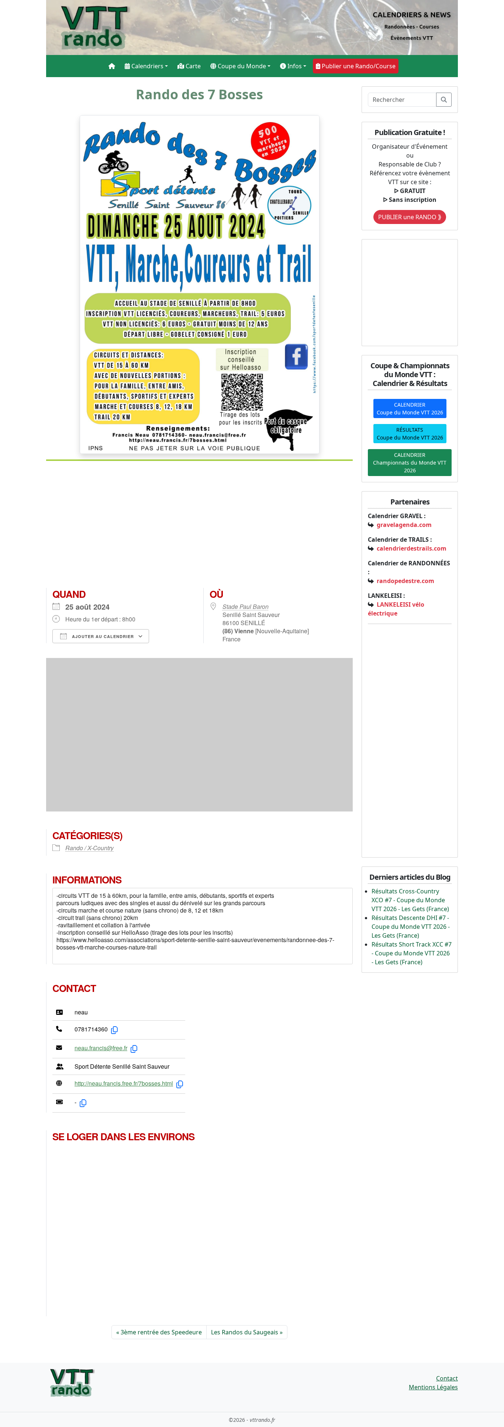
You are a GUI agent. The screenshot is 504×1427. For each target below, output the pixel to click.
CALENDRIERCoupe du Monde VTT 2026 (410, 408)
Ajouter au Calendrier (102, 636)
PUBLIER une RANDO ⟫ (409, 217)
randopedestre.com (405, 581)
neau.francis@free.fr (101, 1048)
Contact (447, 1378)
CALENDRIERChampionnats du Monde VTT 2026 (409, 462)
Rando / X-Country (89, 848)
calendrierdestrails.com (411, 548)
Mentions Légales (433, 1387)
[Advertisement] (199, 527)
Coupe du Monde (241, 66)
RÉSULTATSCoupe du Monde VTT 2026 (410, 433)
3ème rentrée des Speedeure (161, 1332)
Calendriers (146, 66)
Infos (294, 66)
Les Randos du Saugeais (244, 1332)
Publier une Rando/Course (358, 66)
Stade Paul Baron (245, 606)
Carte (192, 66)
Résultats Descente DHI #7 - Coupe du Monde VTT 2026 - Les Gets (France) (411, 927)
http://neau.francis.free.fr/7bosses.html (124, 1083)
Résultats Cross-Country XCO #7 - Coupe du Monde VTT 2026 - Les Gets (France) (410, 900)
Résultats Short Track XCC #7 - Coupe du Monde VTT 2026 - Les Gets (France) (412, 953)
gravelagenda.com (404, 525)
